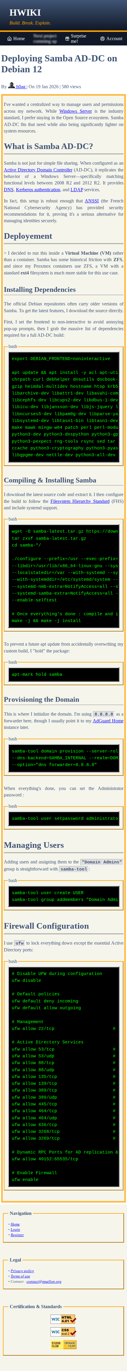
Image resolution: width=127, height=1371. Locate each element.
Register (17, 1235)
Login (15, 1229)
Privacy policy (22, 1271)
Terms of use (20, 1276)
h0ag (21, 86)
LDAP (77, 189)
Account (114, 38)
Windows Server (75, 111)
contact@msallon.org (44, 1281)
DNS (9, 189)
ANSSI (92, 200)
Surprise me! (78, 38)
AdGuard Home (108, 720)
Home (19, 38)
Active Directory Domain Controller (38, 169)
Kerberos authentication (38, 189)
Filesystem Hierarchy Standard (80, 501)
